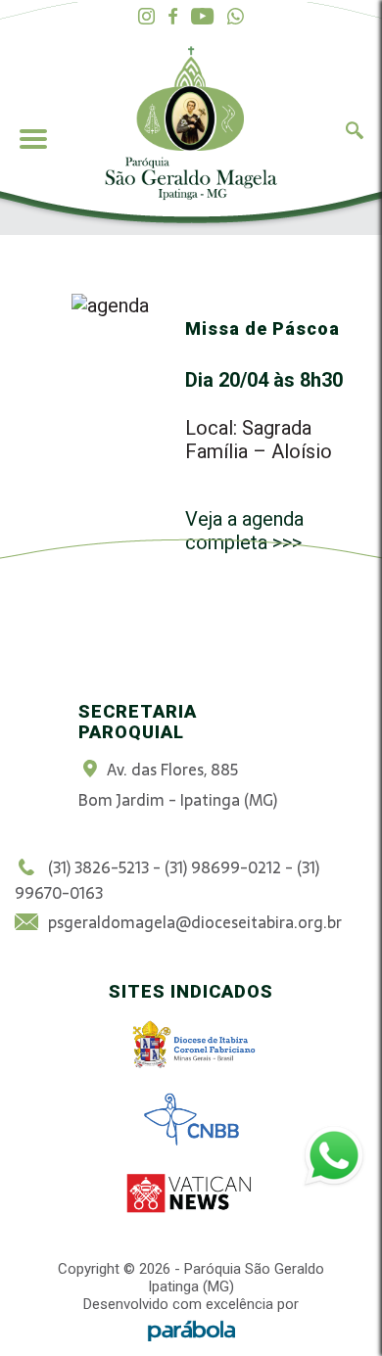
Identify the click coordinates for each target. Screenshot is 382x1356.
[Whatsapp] (235, 17)
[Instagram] (146, 17)
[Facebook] (172, 17)
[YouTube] (202, 17)
